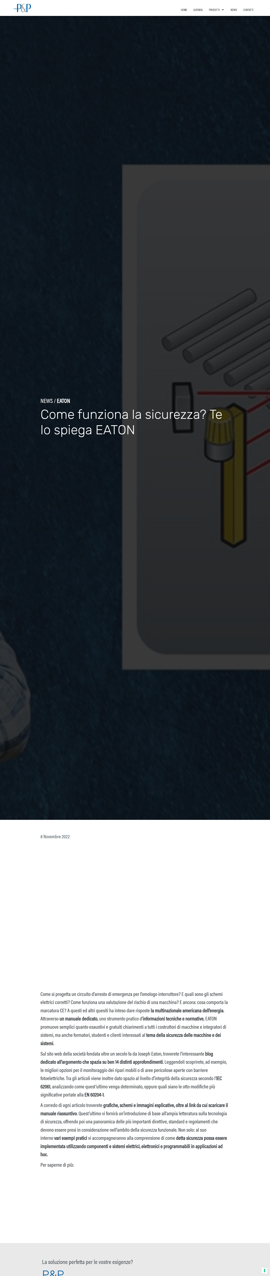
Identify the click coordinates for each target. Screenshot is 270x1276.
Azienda (198, 9)
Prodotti (214, 9)
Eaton (63, 400)
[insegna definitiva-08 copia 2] (135, 1220)
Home (184, 9)
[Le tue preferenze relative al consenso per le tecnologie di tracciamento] (265, 1271)
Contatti (248, 9)
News (234, 9)
